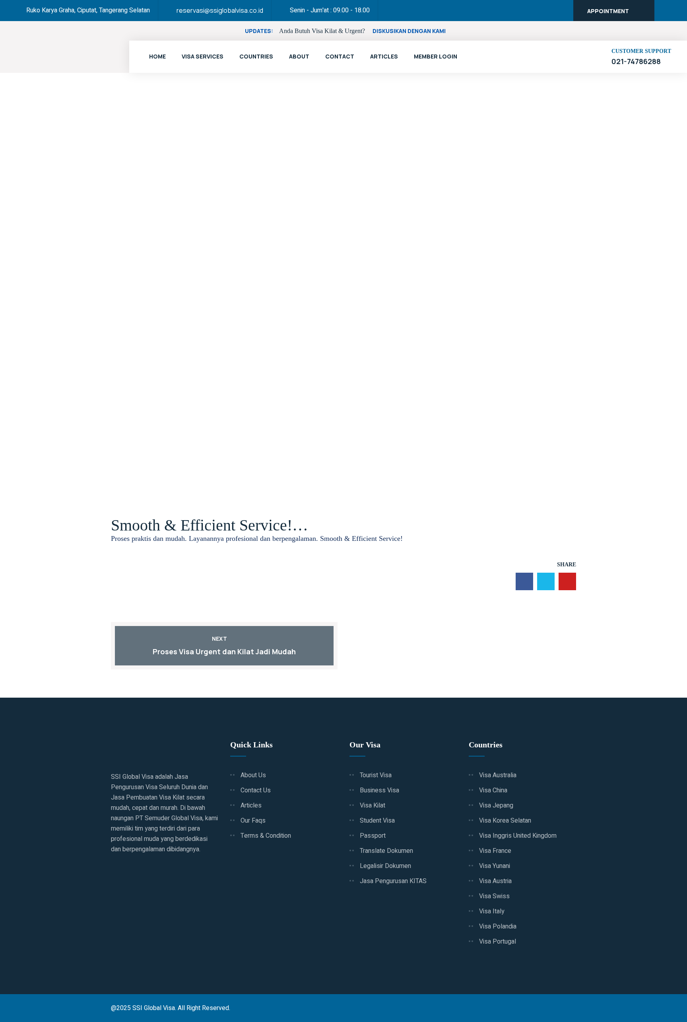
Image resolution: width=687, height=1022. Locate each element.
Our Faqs (253, 820)
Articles (384, 56)
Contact (339, 56)
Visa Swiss (494, 896)
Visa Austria (495, 881)
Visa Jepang (496, 805)
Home (157, 56)
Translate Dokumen (386, 851)
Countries (256, 56)
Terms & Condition (266, 836)
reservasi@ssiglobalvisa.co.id (220, 10)
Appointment (608, 11)
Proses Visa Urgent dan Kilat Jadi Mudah (224, 651)
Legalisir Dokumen (385, 866)
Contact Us (256, 790)
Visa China (493, 790)
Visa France (495, 851)
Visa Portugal (497, 941)
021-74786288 (636, 61)
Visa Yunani (494, 866)
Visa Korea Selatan (505, 820)
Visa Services (202, 56)
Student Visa (377, 820)
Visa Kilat (372, 805)
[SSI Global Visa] (63, 47)
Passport (373, 836)
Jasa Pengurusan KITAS (393, 881)
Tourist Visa (376, 775)
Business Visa (379, 790)
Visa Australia (497, 775)
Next (219, 638)
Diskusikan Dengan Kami (409, 31)
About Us (253, 775)
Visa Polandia (497, 926)
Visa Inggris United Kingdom (518, 836)
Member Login (435, 56)
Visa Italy (492, 911)
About (299, 56)
